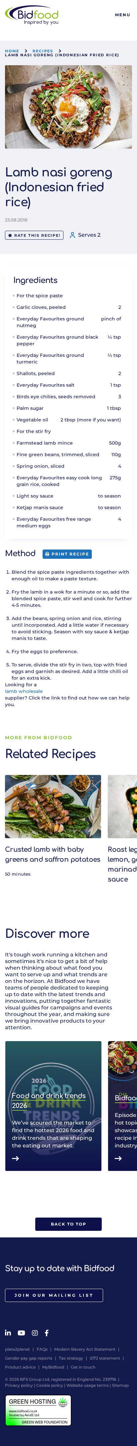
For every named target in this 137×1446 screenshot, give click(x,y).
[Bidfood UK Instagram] (35, 1333)
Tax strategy (71, 1358)
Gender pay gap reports (28, 1358)
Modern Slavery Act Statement (84, 1349)
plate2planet (17, 1349)
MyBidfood (53, 1367)
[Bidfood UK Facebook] (47, 1333)
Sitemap (120, 1385)
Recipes (43, 51)
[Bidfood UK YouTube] (21, 1333)
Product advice (20, 1367)
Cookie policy (49, 1385)
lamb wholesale (24, 691)
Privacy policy (19, 1385)
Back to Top (68, 1224)
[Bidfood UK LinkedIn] (8, 1333)
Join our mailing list (54, 1295)
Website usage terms (88, 1385)
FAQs (42, 1349)
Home (12, 51)
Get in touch (83, 1367)
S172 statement (105, 1358)
